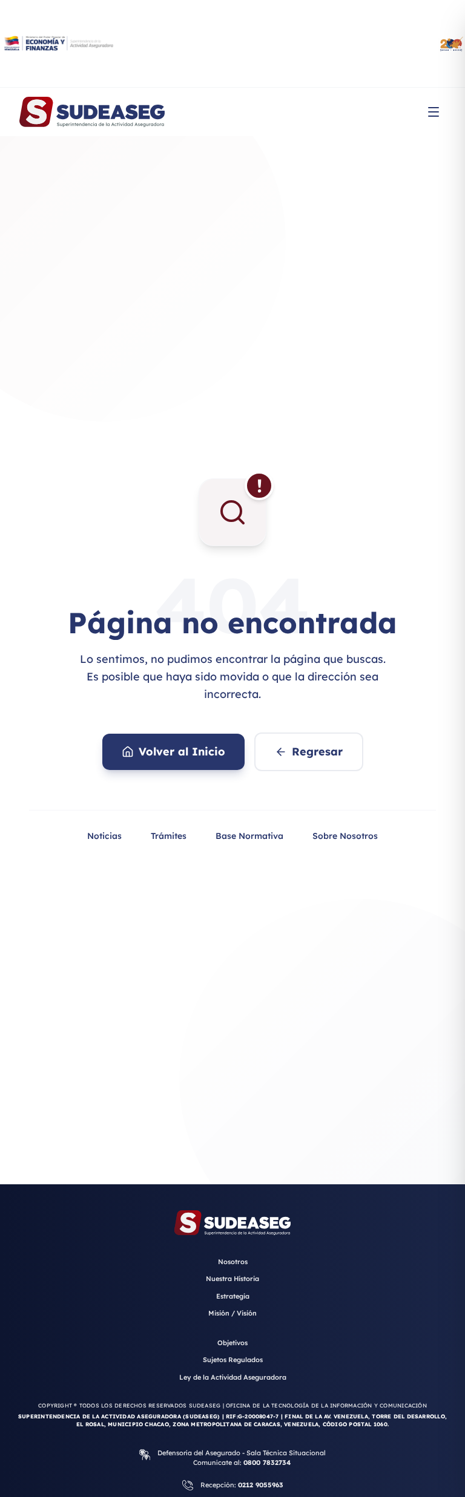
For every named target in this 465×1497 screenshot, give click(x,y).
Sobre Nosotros (345, 835)
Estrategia (232, 1296)
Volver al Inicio (182, 751)
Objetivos (232, 1343)
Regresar (317, 751)
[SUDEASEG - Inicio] (92, 112)
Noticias (104, 835)
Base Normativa (249, 835)
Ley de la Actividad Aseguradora (232, 1377)
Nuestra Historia (232, 1278)
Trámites (168, 835)
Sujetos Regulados (233, 1359)
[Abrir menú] (433, 112)
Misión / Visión (232, 1313)
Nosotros (233, 1261)
